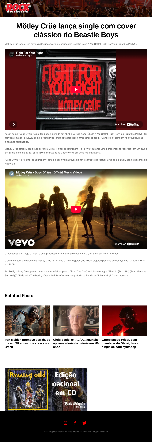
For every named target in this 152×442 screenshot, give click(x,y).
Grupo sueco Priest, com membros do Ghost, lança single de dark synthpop (120, 343)
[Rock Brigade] (18, 11)
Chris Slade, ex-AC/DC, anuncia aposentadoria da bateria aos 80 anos (76, 343)
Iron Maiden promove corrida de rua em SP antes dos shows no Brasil (27, 343)
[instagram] (66, 422)
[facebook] (76, 422)
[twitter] (85, 422)
